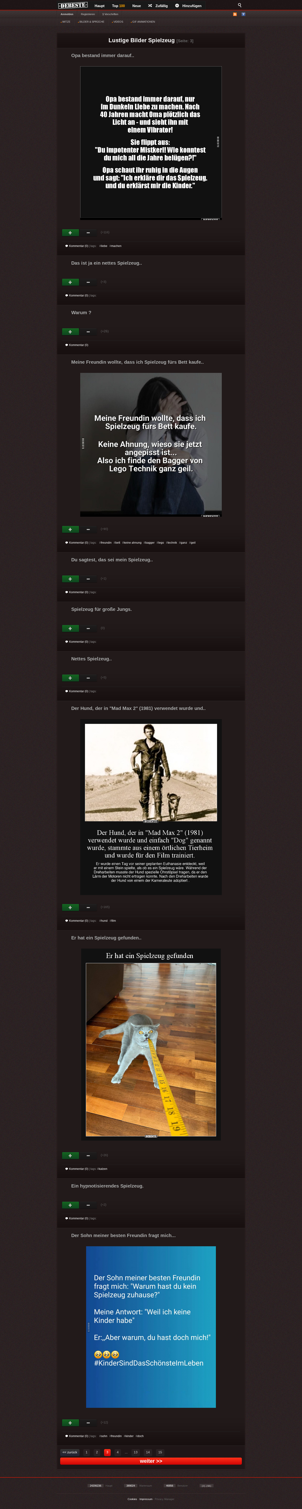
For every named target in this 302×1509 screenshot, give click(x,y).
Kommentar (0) (78, 246)
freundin (106, 542)
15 (160, 1452)
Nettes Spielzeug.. (91, 658)
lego (161, 542)
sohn (104, 1436)
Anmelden (67, 14)
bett (117, 542)
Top (118, 6)
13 (136, 1452)
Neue (136, 6)
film (113, 920)
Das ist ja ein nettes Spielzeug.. (106, 263)
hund (104, 920)
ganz (184, 542)
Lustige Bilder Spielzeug (142, 40)
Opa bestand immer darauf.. (102, 55)
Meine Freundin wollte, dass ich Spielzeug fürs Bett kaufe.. (137, 362)
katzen (103, 1169)
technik (172, 542)
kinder (130, 1436)
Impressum (145, 1499)
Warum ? (81, 312)
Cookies (132, 1499)
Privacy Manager (164, 1499)
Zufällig (161, 6)
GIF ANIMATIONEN (143, 21)
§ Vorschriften (110, 14)
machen (116, 246)
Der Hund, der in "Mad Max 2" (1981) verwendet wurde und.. (138, 708)
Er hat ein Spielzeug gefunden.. (106, 937)
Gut (71, 233)
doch (140, 1436)
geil (193, 542)
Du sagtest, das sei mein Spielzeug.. (112, 559)
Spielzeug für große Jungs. (101, 609)
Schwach (88, 233)
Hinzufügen (191, 6)
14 (148, 1452)
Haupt (100, 6)
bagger (150, 542)
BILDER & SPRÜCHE (91, 21)
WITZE (66, 21)
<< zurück (70, 1452)
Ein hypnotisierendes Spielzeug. (107, 1185)
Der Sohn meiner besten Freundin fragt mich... (123, 1235)
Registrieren (88, 14)
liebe (104, 246)
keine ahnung (133, 542)
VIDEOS (118, 21)
